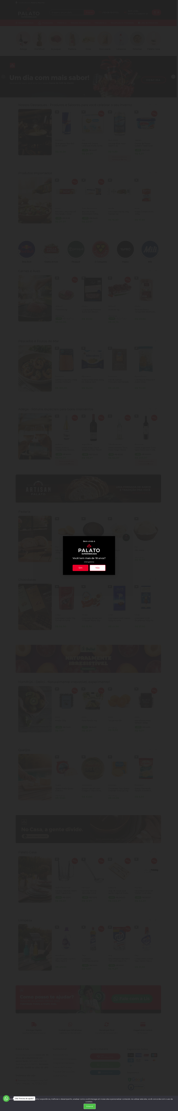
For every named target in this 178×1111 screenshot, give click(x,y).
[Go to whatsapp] (6, 1098)
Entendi (89, 1106)
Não (98, 568)
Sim (80, 568)
